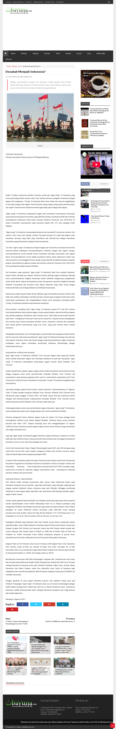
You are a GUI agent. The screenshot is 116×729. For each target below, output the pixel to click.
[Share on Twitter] (36, 604)
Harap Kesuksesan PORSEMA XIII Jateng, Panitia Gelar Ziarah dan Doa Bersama (63, 649)
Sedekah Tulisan (50, 2)
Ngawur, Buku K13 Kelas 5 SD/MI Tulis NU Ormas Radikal (99, 279)
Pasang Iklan (60, 2)
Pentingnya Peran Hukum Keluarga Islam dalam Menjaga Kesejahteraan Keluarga (100, 204)
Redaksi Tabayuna (18, 2)
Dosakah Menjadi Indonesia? (26, 71)
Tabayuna (19, 727)
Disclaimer (28, 2)
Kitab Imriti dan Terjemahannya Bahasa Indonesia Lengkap (98, 133)
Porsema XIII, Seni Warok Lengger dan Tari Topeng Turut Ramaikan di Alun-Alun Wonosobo (40, 648)
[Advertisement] (69, 32)
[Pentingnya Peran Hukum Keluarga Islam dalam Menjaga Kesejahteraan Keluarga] (85, 207)
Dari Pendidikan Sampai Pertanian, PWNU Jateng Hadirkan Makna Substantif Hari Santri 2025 (15, 647)
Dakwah (14, 66)
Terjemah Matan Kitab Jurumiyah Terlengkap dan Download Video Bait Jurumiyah (100, 123)
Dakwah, (26, 76)
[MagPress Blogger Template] (19, 11)
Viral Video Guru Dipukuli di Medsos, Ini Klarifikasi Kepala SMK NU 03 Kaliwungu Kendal (99, 291)
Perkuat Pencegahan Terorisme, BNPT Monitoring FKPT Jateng (15, 671)
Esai (20, 66)
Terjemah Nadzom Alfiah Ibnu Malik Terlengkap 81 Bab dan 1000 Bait (99, 111)
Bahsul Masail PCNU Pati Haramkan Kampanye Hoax (100, 268)
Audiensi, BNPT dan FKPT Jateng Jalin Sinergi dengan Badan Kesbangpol (39, 671)
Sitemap (8, 2)
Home (9, 66)
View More (104, 184)
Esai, (30, 76)
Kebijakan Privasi (38, 2)
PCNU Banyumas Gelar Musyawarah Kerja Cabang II (63, 672)
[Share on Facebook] (23, 604)
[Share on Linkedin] (63, 604)
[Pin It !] (12, 609)
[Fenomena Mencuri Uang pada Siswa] (85, 222)
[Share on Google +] (49, 604)
